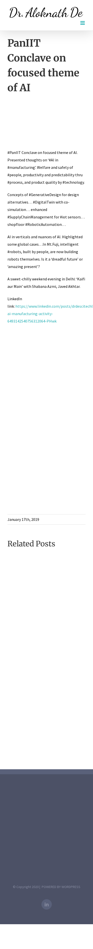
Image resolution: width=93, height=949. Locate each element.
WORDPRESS (71, 887)
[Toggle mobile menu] (83, 23)
